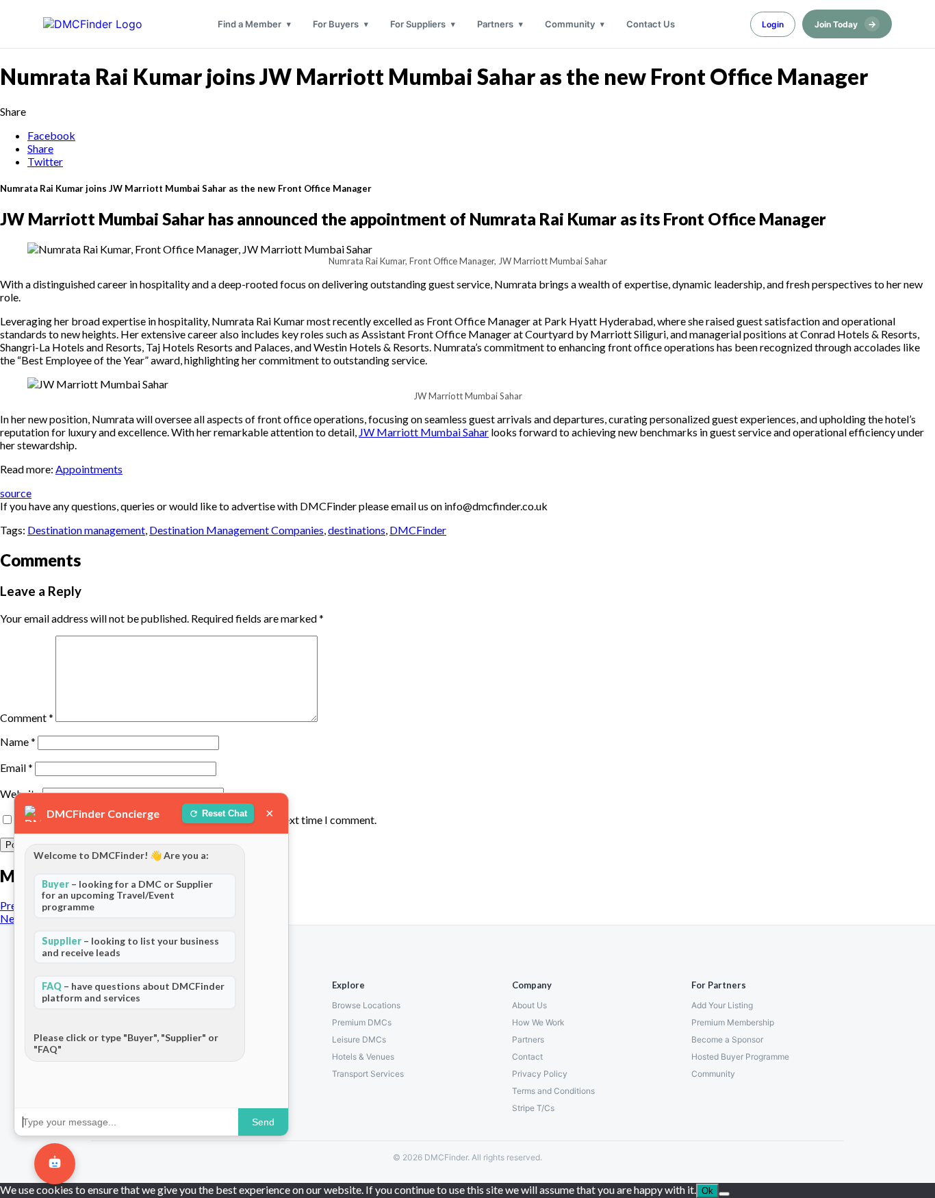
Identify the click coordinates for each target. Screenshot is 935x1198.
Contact (527, 1056)
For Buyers (336, 23)
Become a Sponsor (727, 1039)
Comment (26, 717)
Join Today (845, 23)
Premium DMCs (362, 1022)
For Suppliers (418, 23)
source (15, 492)
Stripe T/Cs (533, 1108)
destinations (356, 529)
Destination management (86, 529)
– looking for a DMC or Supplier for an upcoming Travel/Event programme (127, 895)
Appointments (89, 468)
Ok (707, 1191)
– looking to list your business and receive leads (130, 946)
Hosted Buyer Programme (740, 1056)
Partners (495, 23)
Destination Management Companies (236, 529)
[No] (724, 1194)
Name (18, 741)
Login (773, 24)
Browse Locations (366, 1005)
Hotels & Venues (363, 1056)
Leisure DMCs (359, 1039)
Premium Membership (732, 1022)
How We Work (538, 1022)
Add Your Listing (722, 1005)
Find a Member (249, 23)
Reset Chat (224, 813)
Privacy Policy (539, 1074)
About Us (529, 1005)
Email (16, 767)
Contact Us (650, 23)
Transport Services (368, 1074)
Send (263, 1121)
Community (570, 23)
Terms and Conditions (553, 1091)
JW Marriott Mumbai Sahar (424, 431)
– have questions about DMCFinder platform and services (133, 991)
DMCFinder (417, 529)
